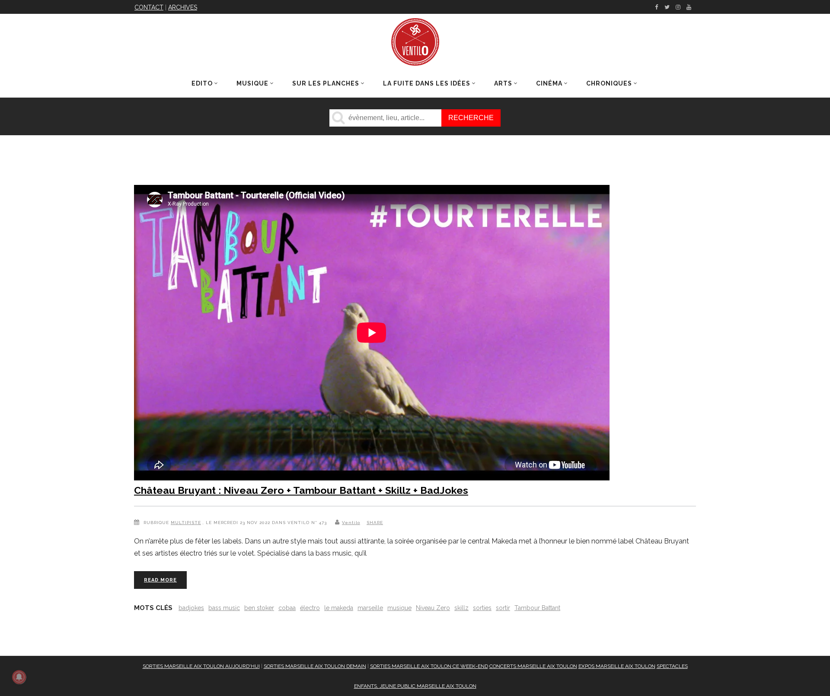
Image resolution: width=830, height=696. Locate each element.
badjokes (191, 607)
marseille (370, 607)
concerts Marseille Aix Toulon (533, 666)
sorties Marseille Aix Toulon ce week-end (429, 666)
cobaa (287, 607)
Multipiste (186, 522)
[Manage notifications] (19, 677)
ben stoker (259, 607)
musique (399, 607)
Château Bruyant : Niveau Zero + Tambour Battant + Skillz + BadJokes (301, 490)
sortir (503, 607)
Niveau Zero (433, 607)
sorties (482, 607)
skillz (461, 607)
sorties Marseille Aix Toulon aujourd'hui (201, 666)
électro (310, 607)
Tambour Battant (537, 607)
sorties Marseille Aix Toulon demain (315, 666)
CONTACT (148, 7)
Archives (182, 7)
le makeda (338, 607)
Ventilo (351, 522)
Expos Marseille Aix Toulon (616, 666)
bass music (224, 607)
